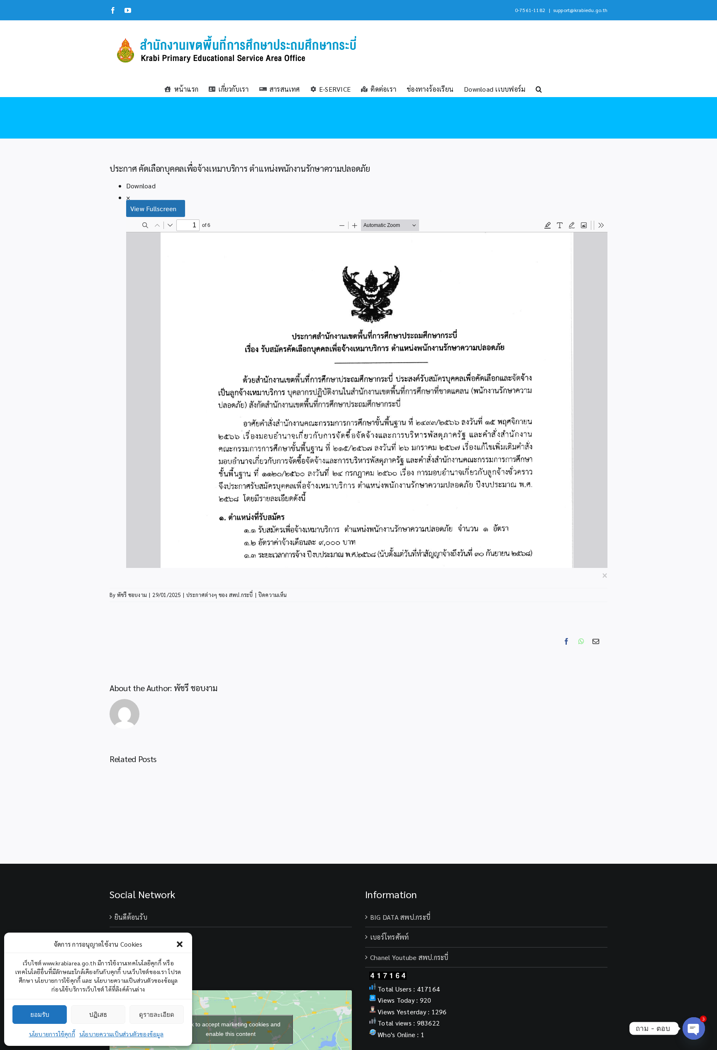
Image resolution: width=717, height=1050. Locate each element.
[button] (180, 944)
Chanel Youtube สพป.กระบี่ (409, 957)
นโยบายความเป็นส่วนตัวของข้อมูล (121, 1034)
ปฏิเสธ (98, 1014)
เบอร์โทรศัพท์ (389, 937)
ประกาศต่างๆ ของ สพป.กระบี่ (219, 594)
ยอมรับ (39, 1014)
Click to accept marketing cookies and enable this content (230, 1029)
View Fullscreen (153, 208)
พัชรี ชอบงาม (132, 594)
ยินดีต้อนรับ (131, 917)
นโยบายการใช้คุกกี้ (52, 1034)
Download (141, 185)
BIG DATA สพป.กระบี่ (400, 917)
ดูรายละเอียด (156, 1014)
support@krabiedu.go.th (580, 10)
